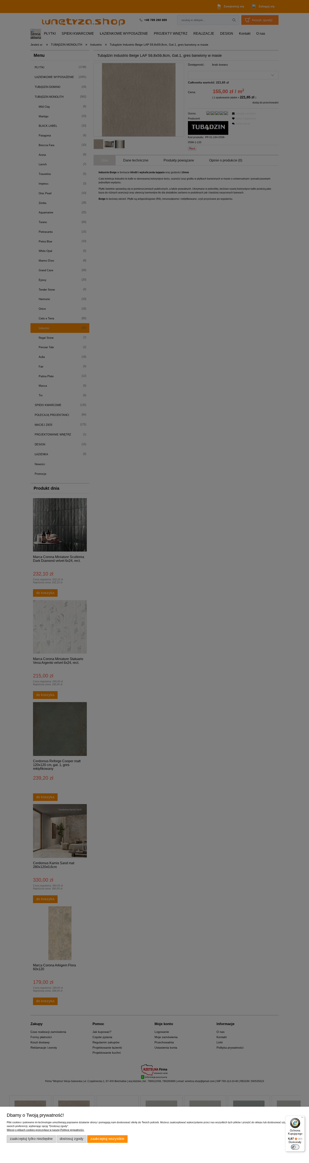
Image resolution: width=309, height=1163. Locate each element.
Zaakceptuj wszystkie (107, 1139)
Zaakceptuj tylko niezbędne (31, 1139)
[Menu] (302, 1118)
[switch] (295, 1147)
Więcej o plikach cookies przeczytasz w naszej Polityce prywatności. (45, 1130)
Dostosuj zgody (71, 1139)
